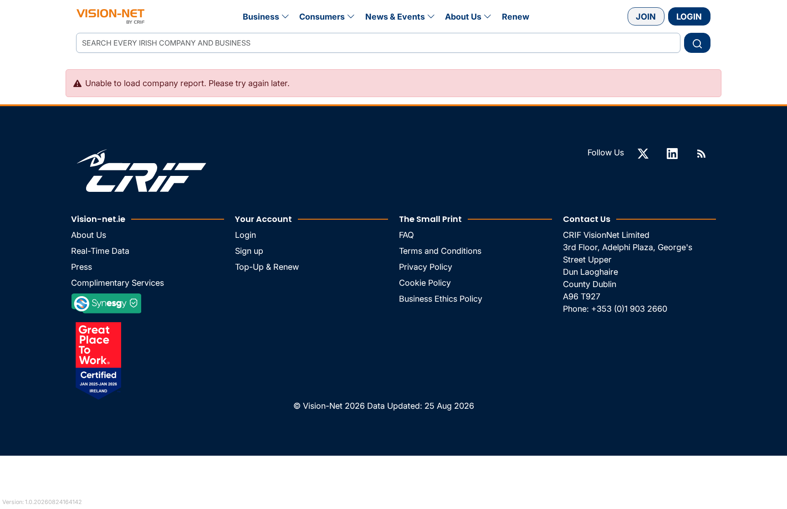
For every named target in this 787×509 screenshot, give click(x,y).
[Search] (697, 43)
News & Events (395, 16)
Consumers (322, 16)
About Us (463, 16)
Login (689, 16)
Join (646, 16)
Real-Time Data (100, 251)
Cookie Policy (425, 283)
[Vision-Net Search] (110, 16)
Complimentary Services (117, 283)
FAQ (406, 235)
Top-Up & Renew (267, 267)
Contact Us (586, 219)
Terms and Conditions (440, 251)
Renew (515, 16)
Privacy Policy (425, 267)
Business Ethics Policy (440, 298)
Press (81, 267)
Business (261, 16)
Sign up (249, 251)
